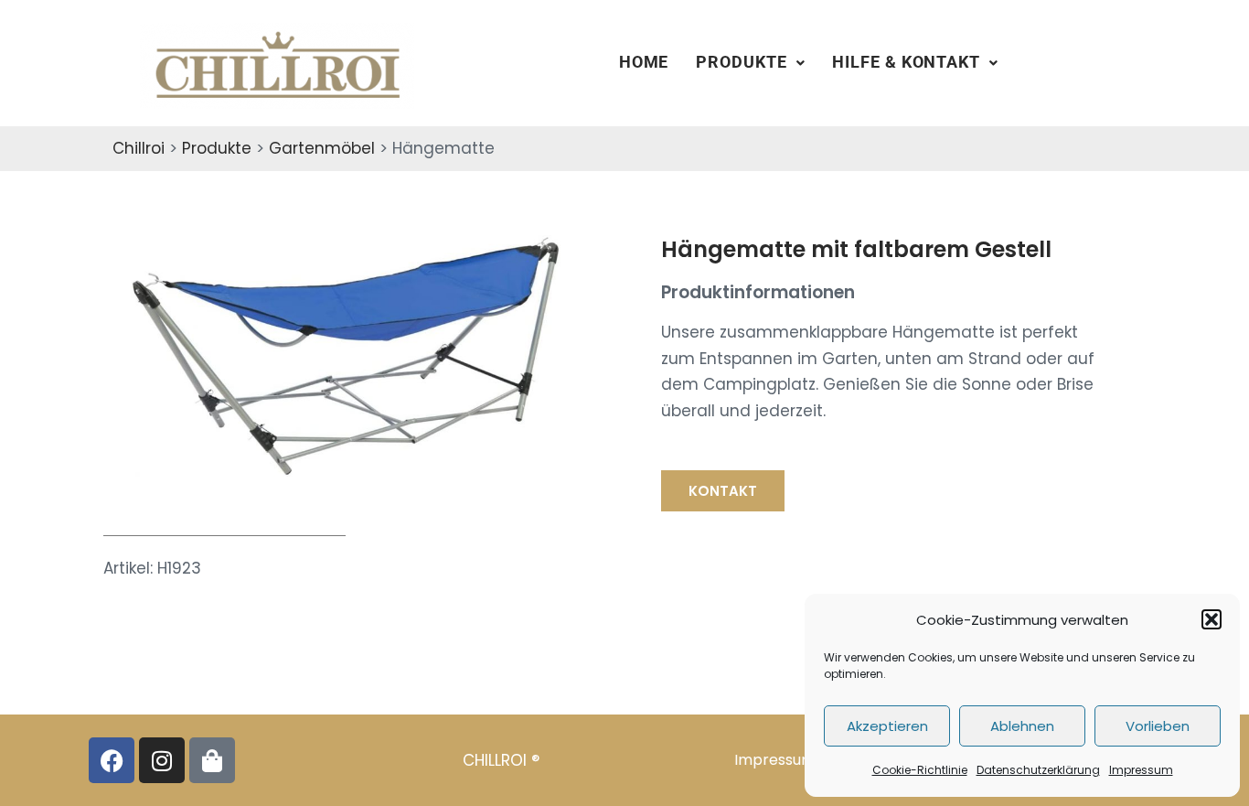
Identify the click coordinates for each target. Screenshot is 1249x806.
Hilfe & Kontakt (906, 62)
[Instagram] (162, 760)
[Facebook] (111, 760)
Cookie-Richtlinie (919, 770)
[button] (1211, 619)
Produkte (741, 62)
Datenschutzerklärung (1038, 770)
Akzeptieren (887, 726)
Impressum (1141, 770)
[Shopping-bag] (212, 760)
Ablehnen (1022, 726)
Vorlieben (1158, 726)
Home (644, 62)
